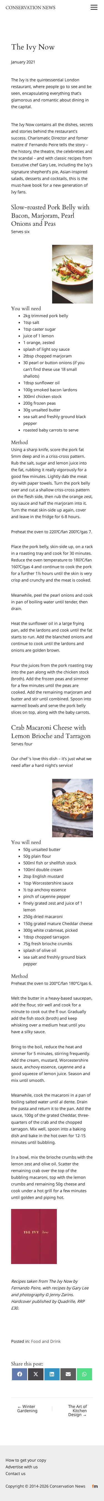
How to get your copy (26, 1460)
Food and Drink (46, 1341)
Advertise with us (22, 1466)
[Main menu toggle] (94, 7)
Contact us (16, 1473)
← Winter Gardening (27, 1408)
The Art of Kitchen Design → (77, 1410)
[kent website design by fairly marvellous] (95, 1486)
